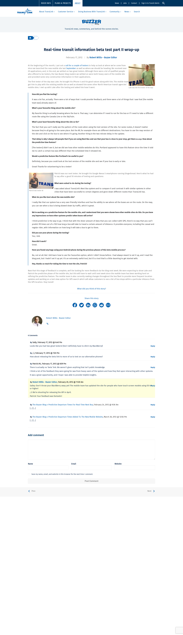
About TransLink (46, 11)
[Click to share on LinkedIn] (88, 305)
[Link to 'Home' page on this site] (24, 11)
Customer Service (65, 11)
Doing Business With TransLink (91, 11)
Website (118, 464)
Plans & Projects (63, 3)
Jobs (125, 3)
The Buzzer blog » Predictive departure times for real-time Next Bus (63, 405)
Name (30, 464)
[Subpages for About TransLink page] (54, 12)
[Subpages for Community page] (120, 12)
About (77, 3)
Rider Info (46, 3)
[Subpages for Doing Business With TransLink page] (105, 12)
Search (137, 11)
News (117, 3)
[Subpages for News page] (130, 12)
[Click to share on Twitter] (81, 305)
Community (114, 11)
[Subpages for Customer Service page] (74, 12)
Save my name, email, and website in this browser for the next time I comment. (62, 474)
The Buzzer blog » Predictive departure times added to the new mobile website (68, 417)
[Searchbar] (163, 3)
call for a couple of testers (76, 65)
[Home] (30, 38)
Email (73, 464)
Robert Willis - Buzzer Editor (45, 382)
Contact (134, 3)
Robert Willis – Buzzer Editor (103, 57)
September (71, 68)
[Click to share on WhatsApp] (95, 305)
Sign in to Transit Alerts (150, 3)
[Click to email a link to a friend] (108, 305)
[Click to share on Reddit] (101, 305)
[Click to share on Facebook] (75, 305)
